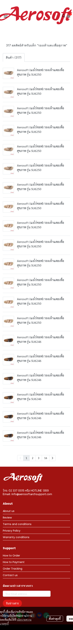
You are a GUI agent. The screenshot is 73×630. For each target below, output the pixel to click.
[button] (63, 16)
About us (8, 511)
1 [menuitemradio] (26, 458)
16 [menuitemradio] (45, 458)
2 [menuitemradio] (32, 458)
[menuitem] (52, 458)
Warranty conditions (16, 537)
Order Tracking (12, 568)
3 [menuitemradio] (38, 458)
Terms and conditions (17, 524)
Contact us (10, 575)
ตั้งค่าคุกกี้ (55, 618)
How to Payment (14, 562)
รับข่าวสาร (12, 603)
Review (7, 517)
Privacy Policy (11, 531)
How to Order (11, 555)
